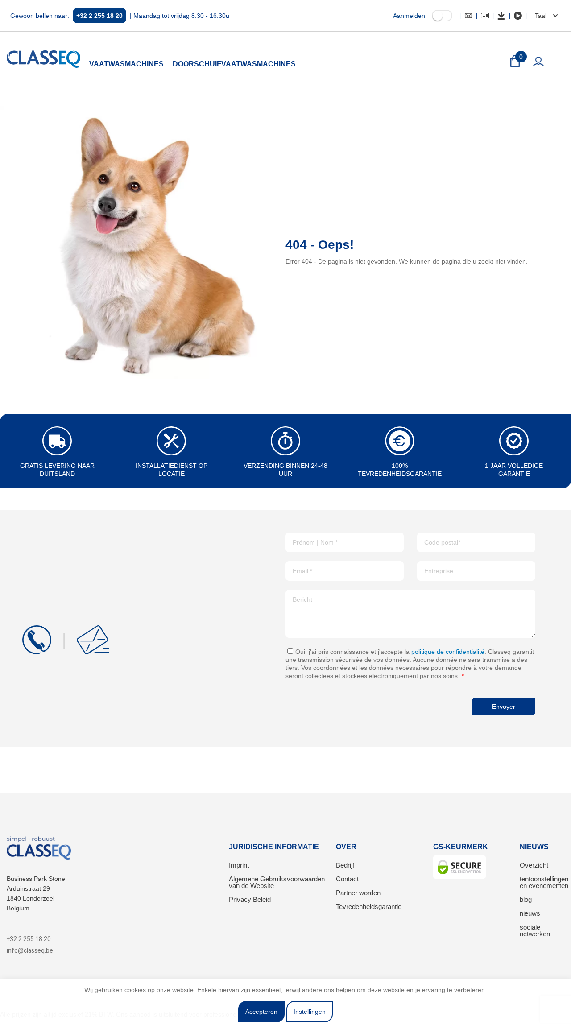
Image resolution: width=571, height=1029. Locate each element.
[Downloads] (501, 16)
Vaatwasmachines (126, 64)
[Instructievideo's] (518, 16)
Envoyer (503, 706)
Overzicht (534, 865)
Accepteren (261, 1011)
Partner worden (358, 892)
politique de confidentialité (447, 651)
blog (526, 899)
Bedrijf (345, 865)
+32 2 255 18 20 (99, 15)
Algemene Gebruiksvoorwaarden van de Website (277, 882)
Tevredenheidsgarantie (368, 906)
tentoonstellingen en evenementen (544, 882)
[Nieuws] (485, 16)
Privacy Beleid (250, 899)
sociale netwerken (535, 930)
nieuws (530, 913)
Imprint (239, 865)
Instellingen (310, 1011)
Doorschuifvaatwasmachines (234, 64)
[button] (545, 15)
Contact (347, 879)
